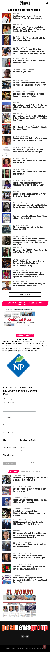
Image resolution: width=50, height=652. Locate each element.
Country (23, 447)
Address (6, 425)
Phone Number (8, 455)
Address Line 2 (8, 432)
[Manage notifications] (44, 647)
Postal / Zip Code (9, 447)
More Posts (25, 294)
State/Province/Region (28, 440)
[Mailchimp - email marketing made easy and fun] (31, 463)
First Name (7, 410)
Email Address (9, 402)
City (4, 440)
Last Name (7, 417)
